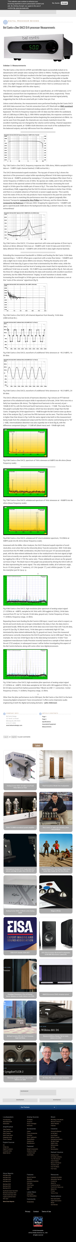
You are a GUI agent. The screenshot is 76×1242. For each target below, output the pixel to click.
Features (53, 1125)
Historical (29, 1187)
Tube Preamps (7, 1129)
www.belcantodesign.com (14, 725)
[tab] (37, 745)
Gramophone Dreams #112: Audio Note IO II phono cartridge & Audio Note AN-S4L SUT (20, 870)
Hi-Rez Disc (6, 1147)
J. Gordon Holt (31, 1153)
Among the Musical (56, 1131)
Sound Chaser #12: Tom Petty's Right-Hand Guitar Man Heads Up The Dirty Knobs (56, 870)
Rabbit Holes (54, 1143)
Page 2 (44, 719)
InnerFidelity (30, 1155)
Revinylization (54, 1149)
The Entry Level (55, 1165)
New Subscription (55, 1198)
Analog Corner (55, 1155)
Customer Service (55, 1185)
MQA (28, 1189)
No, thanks (56, 3)
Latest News (31, 1192)
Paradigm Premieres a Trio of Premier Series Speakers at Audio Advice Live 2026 (20, 995)
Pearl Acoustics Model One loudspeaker (56, 786)
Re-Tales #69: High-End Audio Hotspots (56, 1078)
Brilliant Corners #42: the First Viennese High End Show (20, 1037)
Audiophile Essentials (32, 1181)
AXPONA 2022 (7, 1179)
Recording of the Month (57, 1119)
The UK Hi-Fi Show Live (57, 1187)
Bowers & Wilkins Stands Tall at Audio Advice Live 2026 (55, 1037)
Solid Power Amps (8, 1135)
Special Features (31, 1177)
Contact (36, 1211)
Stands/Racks (30, 1139)
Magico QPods (56, 911)
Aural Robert (54, 1135)
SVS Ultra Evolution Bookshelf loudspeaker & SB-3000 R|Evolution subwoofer (56, 953)
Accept (64, 3)
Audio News (30, 1194)
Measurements (46, 727)
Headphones (30, 1141)
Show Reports (8, 1173)
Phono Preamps (7, 1139)
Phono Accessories (32, 1133)
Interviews (29, 1183)
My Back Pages (55, 1141)
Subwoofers (6, 1123)
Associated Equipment (49, 724)
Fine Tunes (54, 1168)
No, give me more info (21, 8)
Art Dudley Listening (56, 1157)
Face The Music (55, 1166)
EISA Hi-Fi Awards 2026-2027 (20, 953)
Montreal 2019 (7, 1188)
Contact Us (54, 1181)
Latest (37, 745)
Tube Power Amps (8, 1131)
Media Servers (6, 1153)
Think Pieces (30, 1185)
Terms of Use (54, 1193)
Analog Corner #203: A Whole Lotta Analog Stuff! (20, 912)
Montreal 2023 (7, 1184)
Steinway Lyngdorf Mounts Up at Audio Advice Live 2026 (20, 1079)
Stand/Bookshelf (7, 1121)
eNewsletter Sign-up (56, 1179)
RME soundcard (66, 106)
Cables (29, 1131)
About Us (53, 1183)
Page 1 (44, 716)
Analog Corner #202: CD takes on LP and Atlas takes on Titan (20, 787)
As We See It (54, 1133)
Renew (52, 1202)
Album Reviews (55, 1123)
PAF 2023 (5, 1198)
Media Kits (54, 1189)
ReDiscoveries (54, 1145)
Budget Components (32, 1149)
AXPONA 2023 (7, 1177)
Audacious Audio (31, 1151)
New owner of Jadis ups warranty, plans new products (56, 828)
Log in (6, 737)
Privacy (53, 1191)
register (14, 737)
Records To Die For (56, 1121)
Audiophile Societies (56, 1177)
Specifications (46, 722)
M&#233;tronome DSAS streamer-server (56, 994)
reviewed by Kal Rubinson (13, 203)
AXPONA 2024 (7, 1175)
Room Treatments (32, 1137)
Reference (29, 1179)
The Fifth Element (55, 1159)
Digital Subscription (56, 1200)
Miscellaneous (31, 1143)
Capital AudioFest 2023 (9, 1196)
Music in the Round (56, 1163)
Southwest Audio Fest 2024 (10, 1191)
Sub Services (54, 1204)
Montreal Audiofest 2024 (9, 1193)
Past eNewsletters (32, 1196)
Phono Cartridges (31, 1123)
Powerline (29, 1135)
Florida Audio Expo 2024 (9, 1195)
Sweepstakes (30, 1202)
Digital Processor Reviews (23, 21)
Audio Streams (55, 1161)
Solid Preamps (7, 1133)
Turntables (30, 1119)
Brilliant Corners (55, 1137)
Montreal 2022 (7, 1186)
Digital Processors (8, 1149)
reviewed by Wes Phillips (29, 200)
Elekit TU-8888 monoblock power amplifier (20, 827)
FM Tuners (29, 1125)
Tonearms (29, 1121)
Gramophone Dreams (56, 1139)
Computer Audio (7, 1151)
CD (4, 1145)
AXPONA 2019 (7, 1181)
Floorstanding (6, 1119)
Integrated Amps (7, 1137)
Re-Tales (53, 1147)
